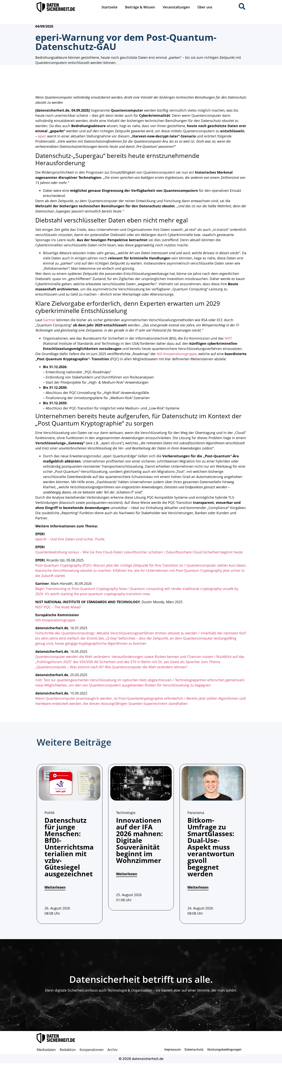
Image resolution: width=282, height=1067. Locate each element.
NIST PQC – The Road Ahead (58, 607)
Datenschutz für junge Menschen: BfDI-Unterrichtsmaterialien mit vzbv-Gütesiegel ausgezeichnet (69, 847)
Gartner (49, 320)
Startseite (109, 7)
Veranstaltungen (176, 7)
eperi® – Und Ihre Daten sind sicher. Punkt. (70, 539)
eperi (42, 136)
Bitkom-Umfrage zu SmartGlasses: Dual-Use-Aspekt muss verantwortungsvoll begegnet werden (210, 847)
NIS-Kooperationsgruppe (177, 353)
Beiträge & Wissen (140, 7)
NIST (228, 338)
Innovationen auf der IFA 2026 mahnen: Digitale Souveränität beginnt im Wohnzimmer (139, 840)
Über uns (204, 7)
